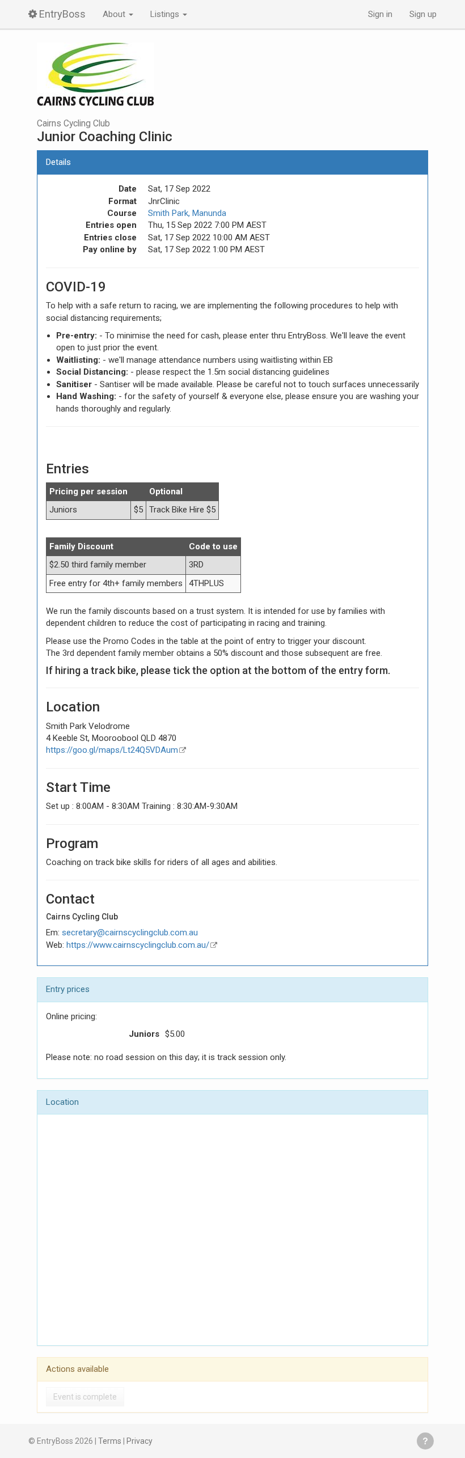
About (115, 14)
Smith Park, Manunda (187, 213)
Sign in (380, 14)
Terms (109, 1441)
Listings (165, 14)
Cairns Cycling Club (73, 123)
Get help (425, 1440)
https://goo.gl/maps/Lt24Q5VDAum (112, 750)
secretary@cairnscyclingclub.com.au (130, 932)
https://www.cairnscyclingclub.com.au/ (137, 945)
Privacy (139, 1441)
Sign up (423, 14)
